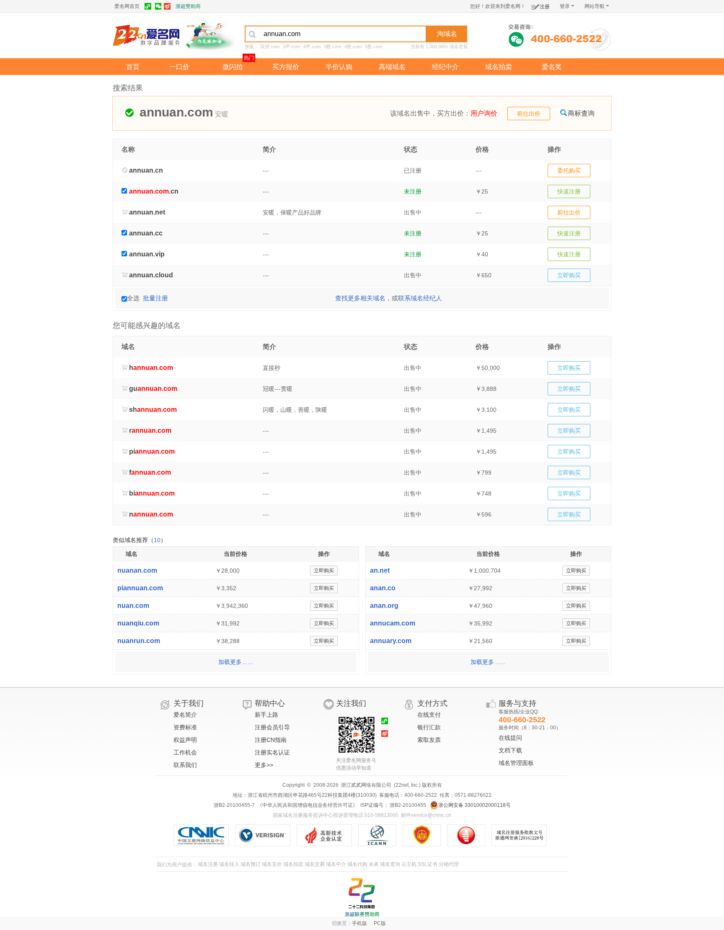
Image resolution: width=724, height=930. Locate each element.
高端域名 (392, 66)
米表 (374, 864)
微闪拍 (232, 66)
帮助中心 (270, 703)
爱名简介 (185, 714)
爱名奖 (552, 66)
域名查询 (390, 864)
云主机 (408, 864)
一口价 (179, 66)
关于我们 (188, 703)
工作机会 (185, 752)
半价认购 (339, 66)
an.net (380, 570)
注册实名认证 (272, 752)
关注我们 (351, 703)
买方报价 (285, 66)
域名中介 (336, 864)
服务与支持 (517, 703)
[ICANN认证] (380, 835)
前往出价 (528, 113)
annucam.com (392, 623)
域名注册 (208, 864)
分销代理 (449, 864)
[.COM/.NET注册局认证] (266, 835)
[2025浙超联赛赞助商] (362, 897)
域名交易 (315, 864)
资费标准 (185, 727)
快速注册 (569, 191)
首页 (133, 66)
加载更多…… (235, 662)
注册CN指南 (271, 739)
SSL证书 (427, 864)
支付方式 (432, 703)
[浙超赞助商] (209, 34)
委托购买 (569, 170)
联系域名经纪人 (420, 298)
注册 (545, 7)
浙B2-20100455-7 (234, 805)
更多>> (264, 765)
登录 (565, 6)
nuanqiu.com (138, 623)
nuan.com (133, 605)
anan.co (383, 588)
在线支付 (429, 714)
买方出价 (450, 113)
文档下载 (510, 750)
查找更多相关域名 (360, 298)
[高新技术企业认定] (327, 835)
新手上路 (266, 714)
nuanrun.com (138, 640)
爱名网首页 (127, 6)
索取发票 (429, 739)
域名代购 (357, 864)
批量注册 (155, 298)
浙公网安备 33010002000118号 (474, 805)
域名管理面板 (516, 763)
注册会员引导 (272, 727)
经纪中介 (445, 66)
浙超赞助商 (188, 6)
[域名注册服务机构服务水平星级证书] (470, 835)
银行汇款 (429, 727)
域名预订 (250, 864)
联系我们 (185, 765)
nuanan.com (137, 570)
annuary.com (390, 640)
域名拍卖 (498, 66)
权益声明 (185, 739)
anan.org (384, 605)
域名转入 (229, 864)
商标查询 (581, 113)
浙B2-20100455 (407, 805)
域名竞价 (272, 864)
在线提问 (510, 737)
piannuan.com (140, 588)
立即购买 (569, 275)
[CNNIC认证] (204, 835)
